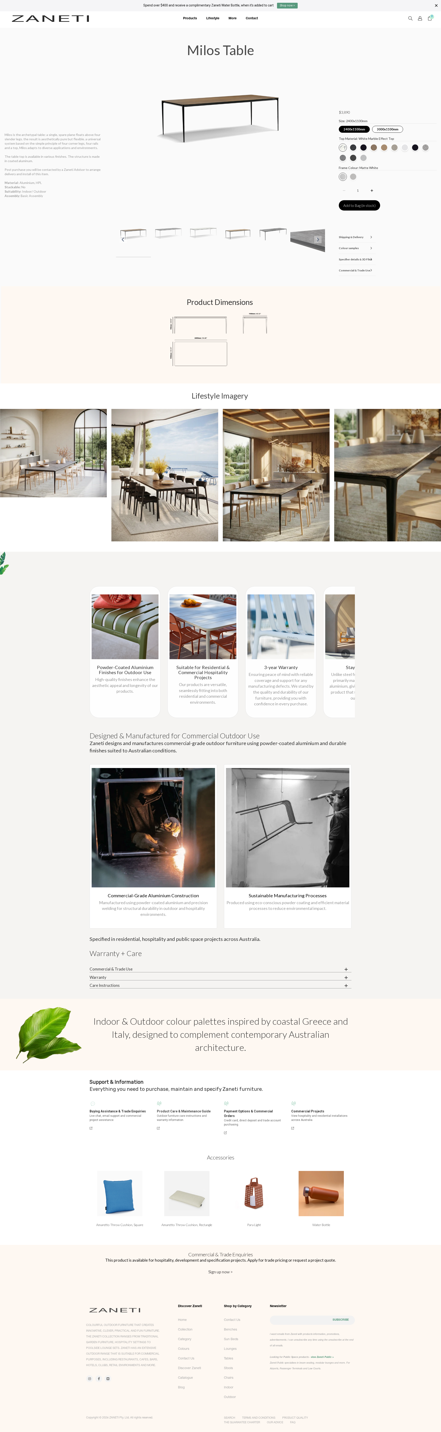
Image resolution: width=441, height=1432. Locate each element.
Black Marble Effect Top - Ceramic (363, 158)
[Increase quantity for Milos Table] (372, 190)
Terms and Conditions (258, 1418)
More (233, 18)
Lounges (230, 1349)
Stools (228, 1368)
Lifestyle (212, 18)
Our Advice (275, 1422)
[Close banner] (436, 5)
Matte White (343, 177)
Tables (228, 1358)
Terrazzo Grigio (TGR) (425, 147)
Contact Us (186, 1358)
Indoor (228, 1387)
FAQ (292, 1422)
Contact (252, 18)
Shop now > (287, 5)
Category (184, 1339)
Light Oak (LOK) (384, 147)
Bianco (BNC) (405, 147)
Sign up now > (220, 1271)
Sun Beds (231, 1339)
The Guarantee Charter (242, 1422)
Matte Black (353, 177)
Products (190, 18)
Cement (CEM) (394, 147)
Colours (183, 1349)
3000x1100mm (388, 128)
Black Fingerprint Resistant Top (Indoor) (363, 147)
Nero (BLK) (415, 147)
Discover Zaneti (189, 1368)
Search (229, 1418)
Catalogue (185, 1378)
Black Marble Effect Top (353, 147)
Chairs (228, 1378)
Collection (185, 1329)
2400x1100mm (354, 128)
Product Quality (295, 1418)
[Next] (345, 653)
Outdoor (230, 1397)
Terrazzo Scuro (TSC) (343, 158)
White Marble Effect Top (343, 147)
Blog (181, 1387)
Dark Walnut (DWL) (374, 147)
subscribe (341, 1320)
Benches (230, 1329)
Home (182, 1320)
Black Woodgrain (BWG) (353, 158)
